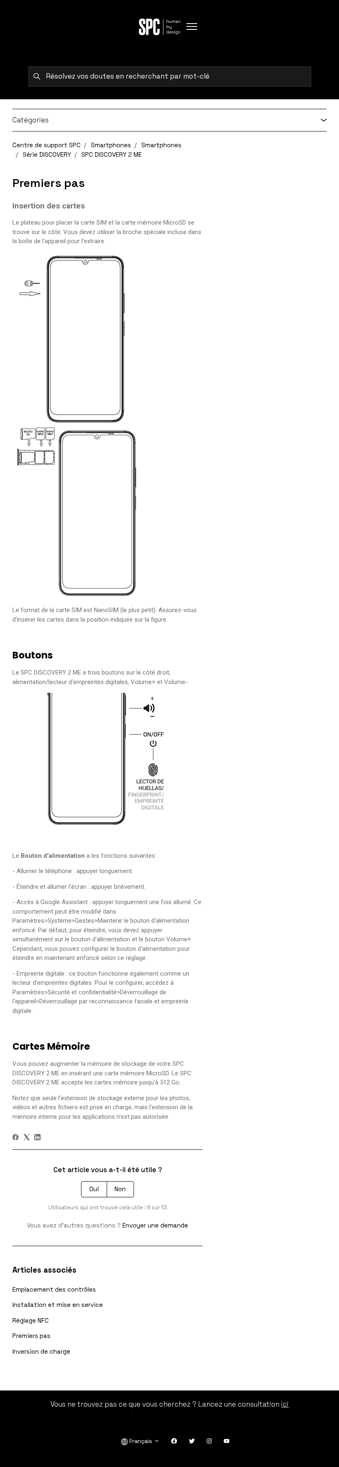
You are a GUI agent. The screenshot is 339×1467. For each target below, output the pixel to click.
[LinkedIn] (37, 1138)
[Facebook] (15, 1138)
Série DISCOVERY (47, 154)
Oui (94, 1189)
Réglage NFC (30, 1320)
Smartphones (111, 145)
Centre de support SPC (46, 145)
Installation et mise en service (57, 1305)
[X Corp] (27, 1138)
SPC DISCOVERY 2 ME (111, 154)
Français (141, 1441)
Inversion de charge (41, 1351)
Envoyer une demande (155, 1225)
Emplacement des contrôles (54, 1289)
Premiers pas (31, 1336)
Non (120, 1189)
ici (285, 1404)
